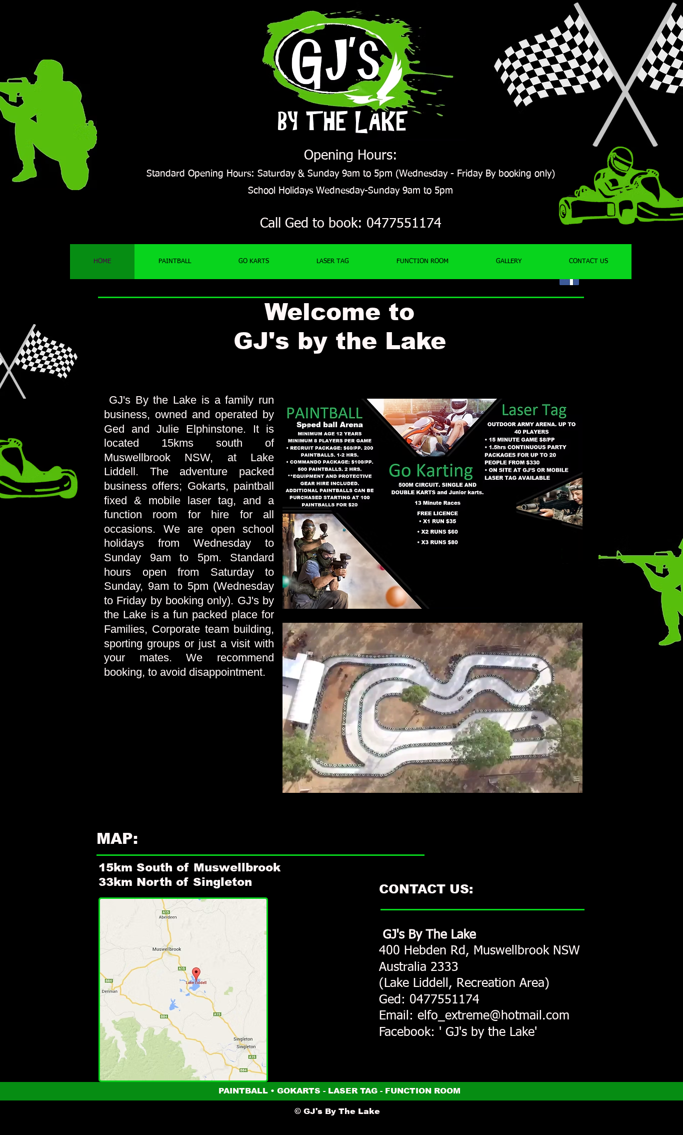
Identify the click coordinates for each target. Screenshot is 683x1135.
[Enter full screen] (569, 783)
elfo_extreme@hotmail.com (494, 1016)
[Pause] (295, 783)
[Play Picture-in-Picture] (552, 783)
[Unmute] (312, 783)
